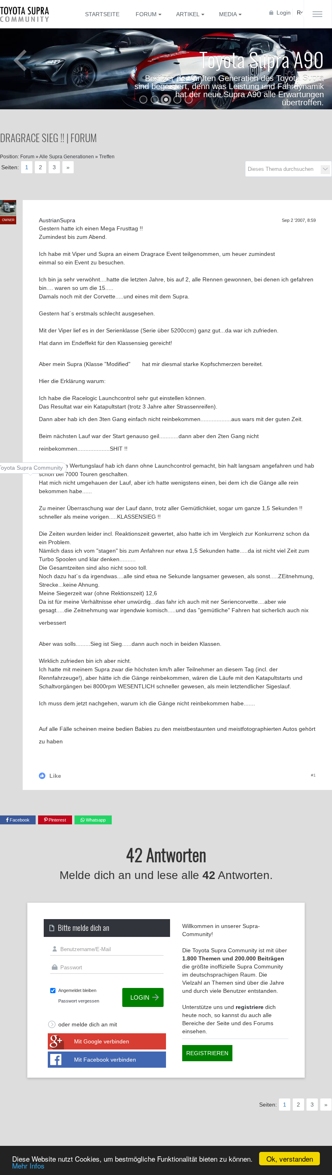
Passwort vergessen (78, 1000)
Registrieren (207, 1053)
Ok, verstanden (289, 1159)
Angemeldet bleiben (77, 990)
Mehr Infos (28, 1165)
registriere (250, 1007)
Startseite (102, 14)
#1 (313, 775)
